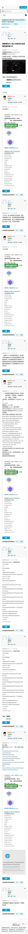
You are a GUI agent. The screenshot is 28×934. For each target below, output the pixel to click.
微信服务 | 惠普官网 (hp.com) (11, 147)
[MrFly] (4, 34)
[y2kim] (4, 98)
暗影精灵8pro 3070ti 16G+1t (14, 79)
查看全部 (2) (9, 82)
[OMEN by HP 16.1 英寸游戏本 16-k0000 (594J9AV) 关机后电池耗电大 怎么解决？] (9, 27)
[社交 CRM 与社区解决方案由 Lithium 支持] (16, 924)
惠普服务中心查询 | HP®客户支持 (11, 151)
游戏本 (4, 15)
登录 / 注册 (23, 7)
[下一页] (26, 27)
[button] (25, 32)
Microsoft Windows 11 (12, 77)
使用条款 (16, 931)
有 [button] (17, 195)
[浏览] (2, 7)
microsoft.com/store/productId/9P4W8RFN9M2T (11, 866)
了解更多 (15, 24)
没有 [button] (21, 195)
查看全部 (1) (9, 719)
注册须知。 (21, 931)
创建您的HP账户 (6, 24)
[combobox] (14, 11)
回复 (6, 86)
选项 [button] (26, 15)
